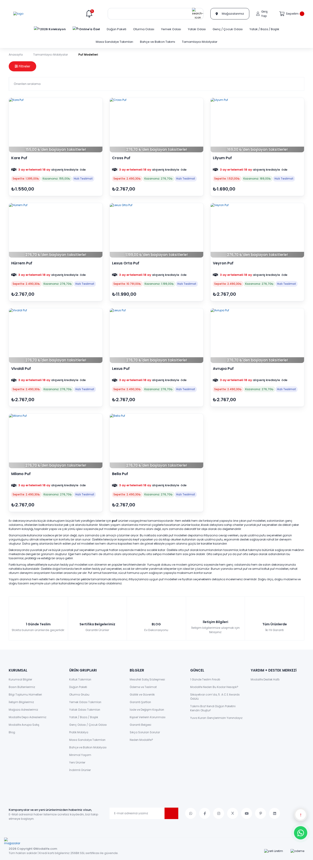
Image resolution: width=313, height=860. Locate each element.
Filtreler (24, 66)
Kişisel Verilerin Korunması (147, 717)
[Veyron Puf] (257, 230)
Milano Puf (21, 474)
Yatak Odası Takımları (84, 710)
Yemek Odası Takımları (85, 702)
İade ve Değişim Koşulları (147, 710)
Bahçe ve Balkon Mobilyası (88, 747)
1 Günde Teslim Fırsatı (205, 679)
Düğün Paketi (78, 687)
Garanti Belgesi (140, 725)
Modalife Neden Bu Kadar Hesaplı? (214, 687)
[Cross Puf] (156, 125)
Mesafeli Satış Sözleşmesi (147, 679)
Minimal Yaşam (80, 755)
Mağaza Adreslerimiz (23, 710)
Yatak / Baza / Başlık (83, 717)
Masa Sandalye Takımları (87, 740)
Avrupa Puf (223, 368)
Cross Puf (121, 158)
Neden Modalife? (141, 740)
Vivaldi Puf (21, 368)
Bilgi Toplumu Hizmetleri (25, 694)
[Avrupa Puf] (257, 335)
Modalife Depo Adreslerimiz (27, 717)
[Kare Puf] (55, 125)
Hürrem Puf (21, 263)
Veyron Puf (223, 263)
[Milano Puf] (55, 441)
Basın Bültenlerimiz (22, 687)
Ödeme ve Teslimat (143, 687)
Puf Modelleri (88, 54)
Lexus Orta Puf (125, 263)
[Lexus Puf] (156, 335)
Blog (12, 732)
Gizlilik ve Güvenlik (142, 694)
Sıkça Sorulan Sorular (145, 732)
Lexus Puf (121, 368)
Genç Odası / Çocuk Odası (88, 725)
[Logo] (18, 13)
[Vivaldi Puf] (55, 335)
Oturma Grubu (79, 694)
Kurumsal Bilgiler (20, 679)
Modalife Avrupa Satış (24, 725)
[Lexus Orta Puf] (156, 230)
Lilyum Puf (222, 158)
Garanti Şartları (140, 702)
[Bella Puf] (156, 441)
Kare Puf (19, 158)
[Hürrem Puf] (55, 230)
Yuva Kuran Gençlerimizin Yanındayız (216, 718)
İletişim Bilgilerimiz (21, 702)
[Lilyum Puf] (257, 125)
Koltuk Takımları (80, 679)
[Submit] (171, 813)
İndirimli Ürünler (80, 770)
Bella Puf (120, 474)
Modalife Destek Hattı (265, 679)
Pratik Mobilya (78, 732)
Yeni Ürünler (77, 762)
